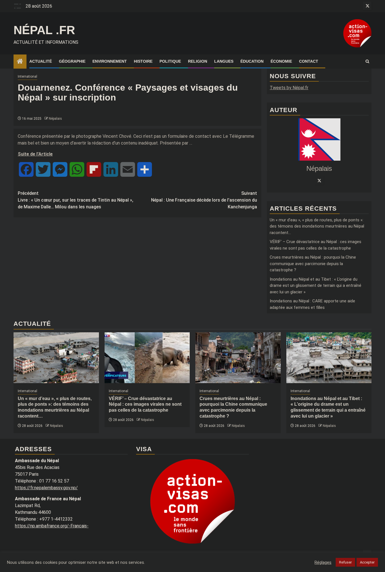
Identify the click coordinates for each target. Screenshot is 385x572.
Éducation (252, 61)
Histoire (143, 61)
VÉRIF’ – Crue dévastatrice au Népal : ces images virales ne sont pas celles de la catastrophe (145, 404)
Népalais (55, 119)
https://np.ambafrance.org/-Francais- (51, 526)
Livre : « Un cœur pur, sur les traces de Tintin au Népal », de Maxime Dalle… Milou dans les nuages (75, 200)
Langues (223, 61)
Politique (170, 61)
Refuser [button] (345, 562)
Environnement (109, 61)
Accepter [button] (367, 562)
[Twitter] (319, 180)
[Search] (367, 61)
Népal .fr (44, 30)
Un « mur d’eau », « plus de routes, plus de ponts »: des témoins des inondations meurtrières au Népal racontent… (317, 226)
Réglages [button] (323, 562)
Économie (281, 61)
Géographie (72, 61)
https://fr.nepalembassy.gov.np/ (46, 487)
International (27, 76)
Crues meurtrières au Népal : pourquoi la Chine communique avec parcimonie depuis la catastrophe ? (313, 263)
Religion (197, 61)
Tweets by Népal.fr (289, 87)
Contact (308, 61)
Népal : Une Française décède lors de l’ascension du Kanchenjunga (204, 200)
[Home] (20, 62)
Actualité (40, 61)
